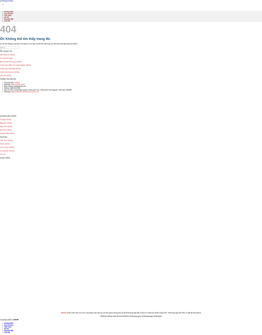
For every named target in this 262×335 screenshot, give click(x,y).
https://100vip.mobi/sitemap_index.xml (25, 92)
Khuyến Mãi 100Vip (7, 133)
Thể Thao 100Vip (6, 140)
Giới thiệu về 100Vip (7, 55)
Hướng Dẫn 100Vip (7, 151)
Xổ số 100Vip (5, 144)
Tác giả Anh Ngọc (6, 58)
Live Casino (8, 13)
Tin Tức (3, 154)
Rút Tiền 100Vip (6, 130)
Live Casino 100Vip (7, 147)
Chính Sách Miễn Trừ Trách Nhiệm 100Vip (15, 65)
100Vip (17, 82)
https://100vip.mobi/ (18, 84)
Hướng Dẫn (8, 12)
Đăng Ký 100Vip (6, 123)
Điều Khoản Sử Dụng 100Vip (10, 62)
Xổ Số (6, 17)
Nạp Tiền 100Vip (6, 126)
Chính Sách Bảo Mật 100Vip (10, 69)
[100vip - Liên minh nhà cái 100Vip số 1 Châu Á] (6, 1)
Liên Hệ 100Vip (5, 75)
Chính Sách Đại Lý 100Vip (9, 72)
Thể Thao (7, 15)
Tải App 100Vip (5, 119)
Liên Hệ (7, 21)
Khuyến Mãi (8, 19)
